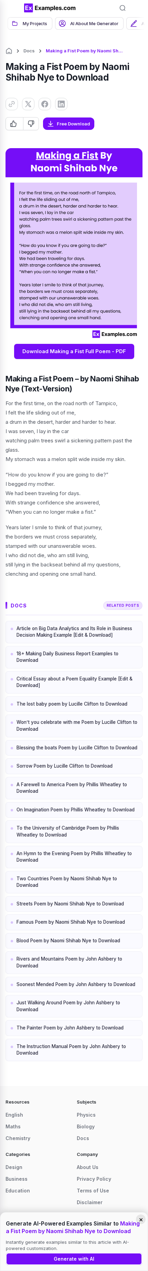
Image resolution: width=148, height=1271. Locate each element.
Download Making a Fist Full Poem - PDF (74, 351)
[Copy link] (12, 104)
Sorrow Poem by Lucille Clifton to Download (65, 766)
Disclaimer (90, 1202)
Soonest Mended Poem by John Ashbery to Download (76, 984)
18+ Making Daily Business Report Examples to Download (67, 657)
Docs (29, 50)
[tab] (30, 23)
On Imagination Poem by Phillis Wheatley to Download (76, 809)
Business (17, 1179)
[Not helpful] (31, 123)
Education (18, 1190)
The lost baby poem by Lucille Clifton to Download (72, 704)
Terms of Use (93, 1190)
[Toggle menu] (14, 8)
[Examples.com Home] (50, 7)
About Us (87, 1167)
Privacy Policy (94, 1179)
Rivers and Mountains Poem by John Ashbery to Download (69, 962)
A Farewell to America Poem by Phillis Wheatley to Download (72, 788)
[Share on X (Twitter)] (28, 104)
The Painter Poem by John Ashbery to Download (70, 1028)
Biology (86, 1126)
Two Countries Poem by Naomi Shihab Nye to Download (67, 882)
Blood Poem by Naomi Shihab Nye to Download (68, 940)
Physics (86, 1115)
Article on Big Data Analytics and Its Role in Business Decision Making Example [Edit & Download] (74, 632)
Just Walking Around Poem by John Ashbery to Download (68, 1006)
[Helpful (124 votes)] (14, 123)
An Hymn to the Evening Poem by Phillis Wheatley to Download (74, 857)
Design (14, 1167)
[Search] (122, 8)
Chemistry (18, 1138)
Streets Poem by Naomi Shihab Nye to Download (70, 903)
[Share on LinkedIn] (61, 104)
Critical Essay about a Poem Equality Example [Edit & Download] (75, 682)
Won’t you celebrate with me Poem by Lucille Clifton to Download (77, 725)
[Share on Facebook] (45, 104)
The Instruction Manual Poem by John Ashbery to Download (71, 1050)
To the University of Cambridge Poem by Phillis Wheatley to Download (68, 831)
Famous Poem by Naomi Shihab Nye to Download (71, 922)
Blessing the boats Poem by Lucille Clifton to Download (77, 747)
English (14, 1115)
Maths (13, 1126)
